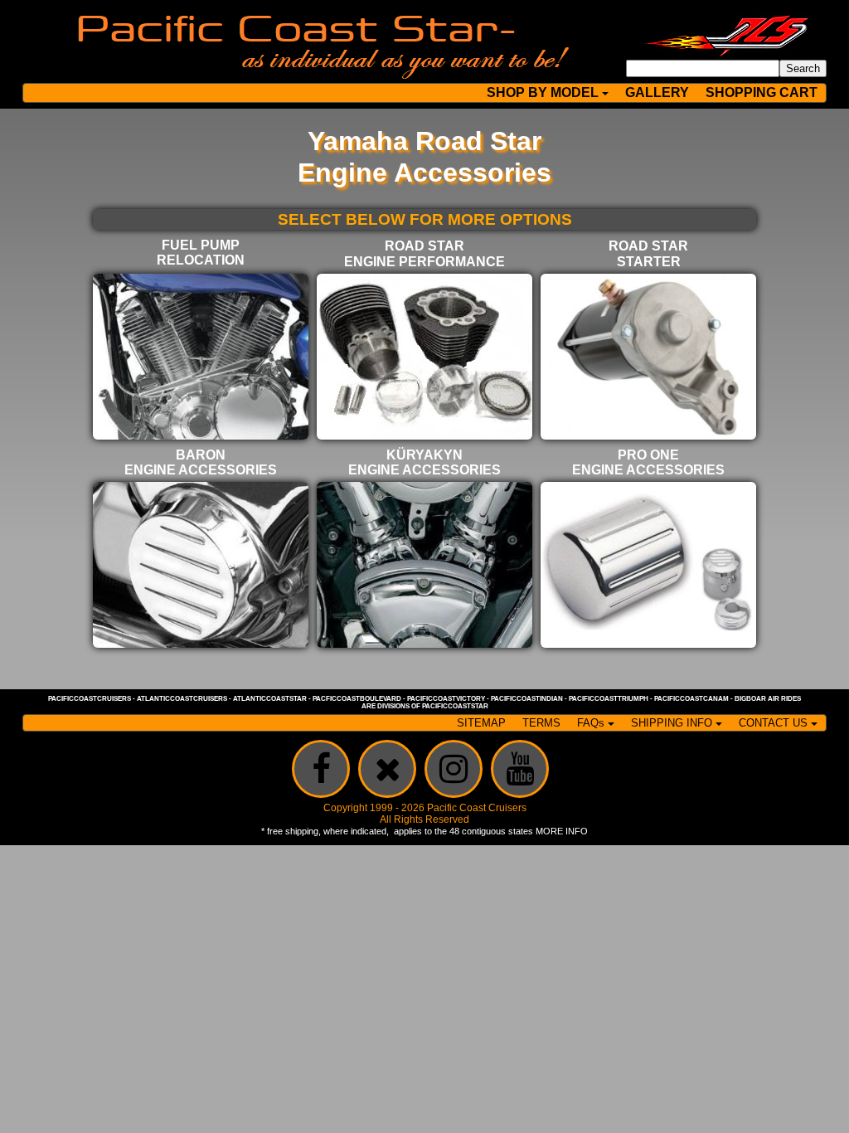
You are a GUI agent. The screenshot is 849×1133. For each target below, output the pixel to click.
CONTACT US (773, 723)
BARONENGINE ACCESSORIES (200, 462)
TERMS (541, 723)
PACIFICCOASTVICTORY (446, 699)
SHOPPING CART (761, 92)
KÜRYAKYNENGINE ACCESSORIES (424, 462)
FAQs (590, 723)
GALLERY (657, 92)
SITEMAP (481, 723)
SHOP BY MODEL (543, 92)
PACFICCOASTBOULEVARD (357, 699)
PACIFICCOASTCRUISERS (89, 699)
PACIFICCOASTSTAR (455, 706)
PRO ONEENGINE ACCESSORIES (648, 462)
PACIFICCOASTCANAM (691, 699)
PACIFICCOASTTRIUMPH (608, 699)
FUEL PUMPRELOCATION (201, 252)
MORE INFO (562, 831)
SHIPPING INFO (671, 723)
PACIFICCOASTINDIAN (527, 699)
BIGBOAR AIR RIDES (768, 699)
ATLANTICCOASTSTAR (270, 699)
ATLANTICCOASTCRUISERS (182, 699)
